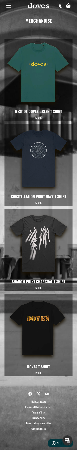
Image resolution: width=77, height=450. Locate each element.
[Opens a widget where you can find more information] (60, 443)
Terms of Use (38, 412)
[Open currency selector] (60, 5)
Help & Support (38, 401)
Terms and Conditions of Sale (38, 407)
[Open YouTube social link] (47, 394)
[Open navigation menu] (8, 5)
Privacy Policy (38, 418)
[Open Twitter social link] (38, 394)
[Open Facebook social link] (30, 394)
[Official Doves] (38, 5)
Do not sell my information (38, 423)
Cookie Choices (38, 429)
